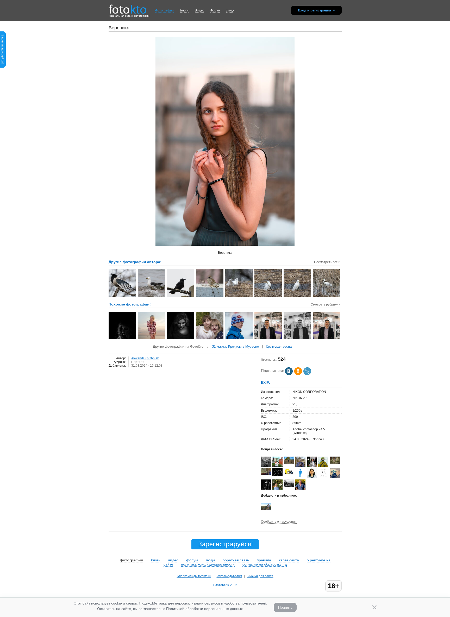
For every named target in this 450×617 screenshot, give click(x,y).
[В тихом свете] (122, 338)
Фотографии (164, 10)
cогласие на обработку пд (264, 564)
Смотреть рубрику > (325, 304)
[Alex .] (289, 474)
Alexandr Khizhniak (145, 358)
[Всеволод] (266, 474)
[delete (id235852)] (300, 477)
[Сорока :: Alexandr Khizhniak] (122, 296)
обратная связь (236, 560)
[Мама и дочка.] (210, 338)
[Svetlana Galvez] (335, 462)
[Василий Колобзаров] (289, 462)
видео (173, 560)
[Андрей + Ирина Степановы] (277, 475)
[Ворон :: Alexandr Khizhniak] (181, 296)
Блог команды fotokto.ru (194, 576)
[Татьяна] (181, 338)
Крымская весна (279, 346)
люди (210, 560)
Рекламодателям (229, 576)
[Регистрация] (3, 67)
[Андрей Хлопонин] (266, 509)
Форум (215, 10)
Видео (199, 10)
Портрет (137, 362)
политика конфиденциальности (208, 564)
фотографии (131, 560)
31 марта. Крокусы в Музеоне (235, 346)
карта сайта (289, 560)
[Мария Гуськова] (335, 477)
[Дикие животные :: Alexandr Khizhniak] (239, 296)
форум (192, 560)
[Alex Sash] (323, 477)
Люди (230, 10)
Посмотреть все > (327, 262)
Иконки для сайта (260, 576)
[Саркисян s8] (268, 338)
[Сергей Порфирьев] (266, 466)
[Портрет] (152, 338)
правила (264, 560)
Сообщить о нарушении (279, 521)
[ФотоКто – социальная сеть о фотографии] (128, 7)
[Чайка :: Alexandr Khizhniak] (152, 296)
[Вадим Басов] (289, 486)
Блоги (184, 10)
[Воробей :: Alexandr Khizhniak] (210, 296)
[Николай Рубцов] (312, 477)
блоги (155, 560)
